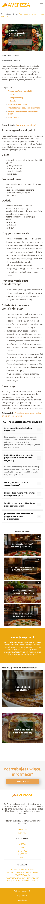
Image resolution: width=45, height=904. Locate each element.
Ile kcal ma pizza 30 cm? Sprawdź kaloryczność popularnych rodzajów (22, 615)
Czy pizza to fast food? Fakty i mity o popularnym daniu (22, 545)
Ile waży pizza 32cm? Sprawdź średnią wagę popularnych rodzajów (22, 592)
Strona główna (6, 14)
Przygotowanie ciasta (17, 104)
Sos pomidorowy (16, 98)
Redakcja (22, 830)
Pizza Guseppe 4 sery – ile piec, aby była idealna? (22, 568)
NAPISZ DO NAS (22, 781)
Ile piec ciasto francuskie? (22, 688)
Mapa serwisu (22, 896)
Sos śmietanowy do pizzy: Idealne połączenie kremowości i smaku (22, 879)
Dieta (15, 14)
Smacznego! (13, 117)
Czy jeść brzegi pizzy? (26, 125)
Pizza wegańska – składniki (20, 91)
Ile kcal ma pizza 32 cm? (22, 869)
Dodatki (13, 101)
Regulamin (22, 900)
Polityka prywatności (22, 891)
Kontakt (22, 833)
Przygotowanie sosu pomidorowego (24, 108)
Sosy (22, 857)
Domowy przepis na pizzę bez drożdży (22, 731)
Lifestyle (22, 851)
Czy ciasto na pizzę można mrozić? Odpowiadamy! (22, 874)
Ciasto (12, 94)
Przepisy (22, 854)
